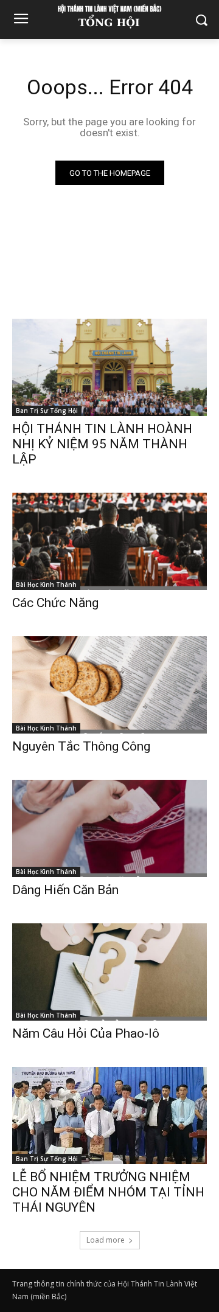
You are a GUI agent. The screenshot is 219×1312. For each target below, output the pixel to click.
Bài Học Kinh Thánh (46, 584)
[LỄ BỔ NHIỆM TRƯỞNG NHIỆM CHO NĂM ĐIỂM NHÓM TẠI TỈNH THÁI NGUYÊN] (109, 1115)
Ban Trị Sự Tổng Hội (47, 410)
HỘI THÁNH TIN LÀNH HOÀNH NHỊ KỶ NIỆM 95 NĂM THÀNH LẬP (102, 444)
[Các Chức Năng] (109, 541)
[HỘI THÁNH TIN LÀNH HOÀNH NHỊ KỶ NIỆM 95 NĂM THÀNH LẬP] (109, 367)
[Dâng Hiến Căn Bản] (109, 828)
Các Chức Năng (55, 602)
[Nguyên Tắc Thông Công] (109, 685)
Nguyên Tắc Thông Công (81, 746)
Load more (105, 1240)
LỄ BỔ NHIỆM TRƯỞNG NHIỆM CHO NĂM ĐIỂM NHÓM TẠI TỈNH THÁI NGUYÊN (108, 1192)
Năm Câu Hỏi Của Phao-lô (85, 1033)
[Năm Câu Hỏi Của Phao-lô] (109, 972)
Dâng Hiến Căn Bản (65, 890)
